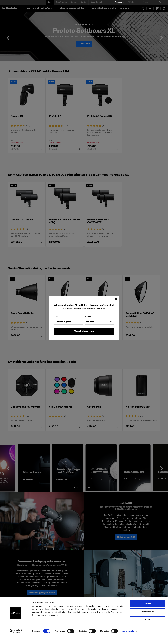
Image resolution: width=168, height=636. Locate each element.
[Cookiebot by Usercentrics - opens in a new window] (16, 631)
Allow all (147, 604)
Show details (128, 631)
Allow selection (147, 612)
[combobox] (68, 322)
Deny (147, 620)
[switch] (70, 631)
